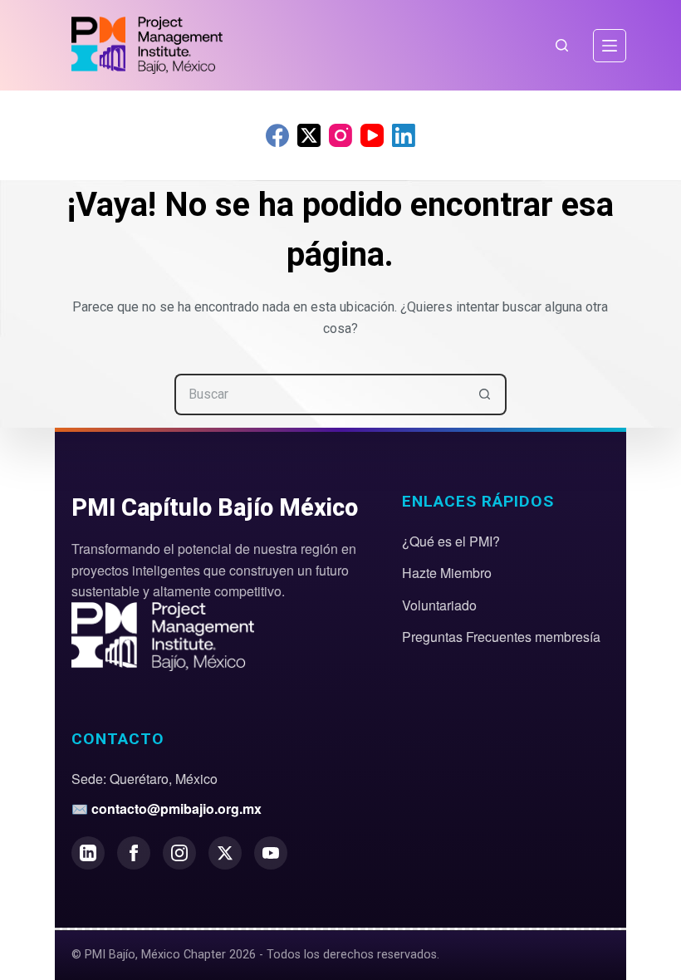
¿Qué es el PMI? (451, 541)
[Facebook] (277, 135)
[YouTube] (372, 135)
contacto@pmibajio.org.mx (176, 808)
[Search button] (486, 394)
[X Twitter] (225, 853)
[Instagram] (340, 135)
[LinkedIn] (403, 135)
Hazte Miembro (447, 572)
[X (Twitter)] (309, 135)
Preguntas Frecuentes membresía (501, 636)
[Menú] (609, 45)
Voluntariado (439, 605)
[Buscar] (562, 45)
